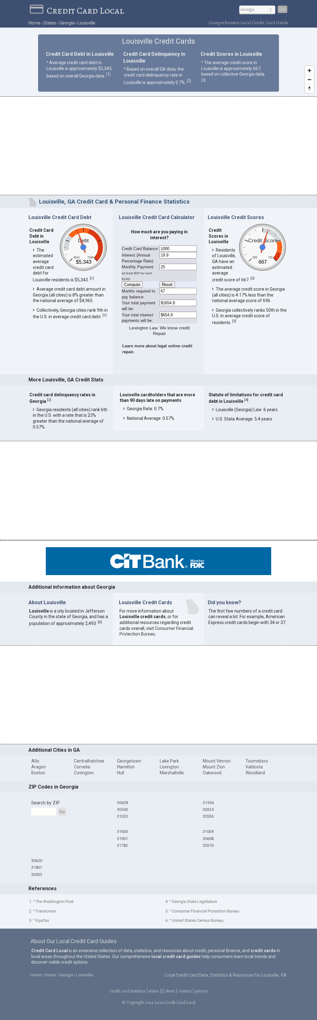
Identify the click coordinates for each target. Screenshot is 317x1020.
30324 (208, 809)
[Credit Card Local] (38, 10)
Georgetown (129, 760)
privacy (201, 991)
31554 (208, 802)
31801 (36, 867)
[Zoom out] (309, 79)
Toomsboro (256, 760)
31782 (122, 845)
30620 (36, 860)
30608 (208, 838)
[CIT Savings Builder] (158, 573)
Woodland (255, 772)
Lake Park (169, 760)
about (170, 991)
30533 (36, 874)
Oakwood (212, 772)
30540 (122, 809)
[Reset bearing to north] (309, 88)
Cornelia (82, 766)
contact (185, 991)
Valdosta (254, 766)
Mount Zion (214, 766)
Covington (84, 772)
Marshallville (172, 772)
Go (282, 9)
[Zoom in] (309, 70)
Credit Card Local (85, 10)
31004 (208, 831)
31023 (122, 816)
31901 (122, 838)
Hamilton (126, 766)
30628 (122, 802)
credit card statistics (127, 991)
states (154, 991)
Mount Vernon (217, 760)
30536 (208, 816)
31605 (122, 831)
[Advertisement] (158, 146)
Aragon (38, 766)
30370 (208, 845)
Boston (38, 772)
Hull (120, 772)
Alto (35, 760)
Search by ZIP (45, 803)
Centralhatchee (89, 760)
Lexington (169, 766)
